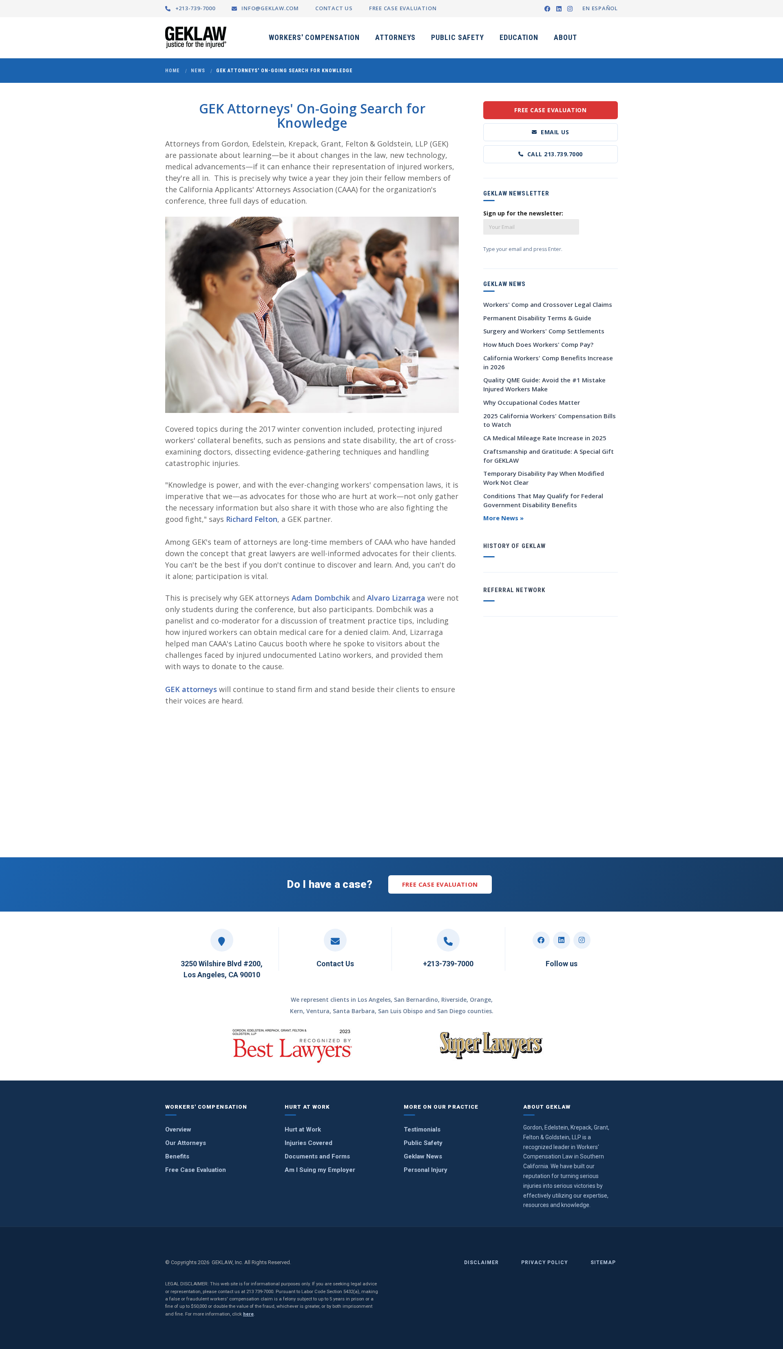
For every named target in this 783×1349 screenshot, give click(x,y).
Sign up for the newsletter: (523, 213)
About (565, 37)
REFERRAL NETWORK (514, 590)
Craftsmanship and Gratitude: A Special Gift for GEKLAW (548, 455)
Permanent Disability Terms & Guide (537, 318)
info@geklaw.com (269, 8)
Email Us (555, 132)
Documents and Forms (317, 1156)
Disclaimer (481, 1262)
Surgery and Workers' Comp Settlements (543, 331)
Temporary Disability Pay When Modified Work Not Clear (543, 477)
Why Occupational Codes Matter (531, 402)
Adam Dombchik (321, 598)
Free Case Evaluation (550, 110)
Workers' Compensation (314, 37)
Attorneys (395, 37)
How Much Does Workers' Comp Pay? (538, 344)
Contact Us (335, 963)
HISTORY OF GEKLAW (514, 546)
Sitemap (603, 1262)
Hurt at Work (303, 1129)
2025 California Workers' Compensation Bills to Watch (549, 420)
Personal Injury (425, 1170)
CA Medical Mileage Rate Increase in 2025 (544, 438)
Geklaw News (423, 1156)
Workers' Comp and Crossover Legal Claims (547, 304)
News (198, 70)
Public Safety (457, 37)
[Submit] (607, 217)
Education (519, 37)
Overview (178, 1129)
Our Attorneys (185, 1143)
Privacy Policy (544, 1262)
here (248, 1314)
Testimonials (422, 1129)
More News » (503, 518)
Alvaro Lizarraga (396, 598)
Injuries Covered (308, 1143)
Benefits (177, 1156)
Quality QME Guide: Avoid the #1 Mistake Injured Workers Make (544, 384)
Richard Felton (251, 519)
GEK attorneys (191, 689)
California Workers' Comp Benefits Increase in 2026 (548, 362)
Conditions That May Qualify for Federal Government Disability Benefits (543, 500)
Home (172, 70)
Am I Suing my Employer (320, 1170)
